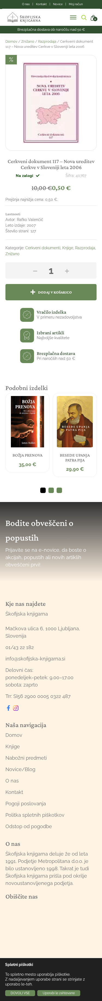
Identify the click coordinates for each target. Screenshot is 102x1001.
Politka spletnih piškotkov (34, 815)
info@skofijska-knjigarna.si (35, 659)
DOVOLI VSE (20, 993)
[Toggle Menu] (73, 17)
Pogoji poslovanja (25, 803)
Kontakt (14, 792)
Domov (11, 41)
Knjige (67, 248)
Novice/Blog (20, 769)
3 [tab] (59, 490)
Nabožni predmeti (26, 758)
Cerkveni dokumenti (42, 248)
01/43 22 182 (19, 647)
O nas (12, 781)
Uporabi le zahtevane (59, 993)
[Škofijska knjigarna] (27, 17)
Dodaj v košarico (55, 292)
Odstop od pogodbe (28, 826)
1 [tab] (43, 490)
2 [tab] (51, 490)
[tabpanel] (27, 432)
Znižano (27, 41)
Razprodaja (47, 41)
